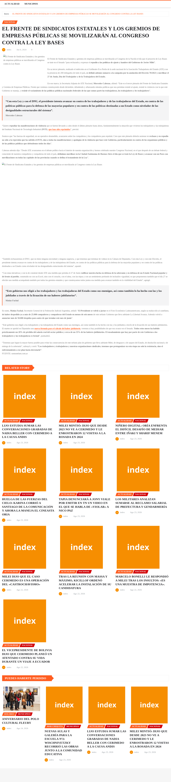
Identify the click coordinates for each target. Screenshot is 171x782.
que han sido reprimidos (59, 129)
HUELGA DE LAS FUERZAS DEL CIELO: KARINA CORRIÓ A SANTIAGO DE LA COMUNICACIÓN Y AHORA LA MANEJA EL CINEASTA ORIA (28, 506)
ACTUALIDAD (12, 4)
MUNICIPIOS (31, 4)
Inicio (6, 14)
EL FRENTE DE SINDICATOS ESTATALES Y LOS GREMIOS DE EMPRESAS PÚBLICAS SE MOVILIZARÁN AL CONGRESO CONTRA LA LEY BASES (77, 14)
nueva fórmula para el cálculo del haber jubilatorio (57, 328)
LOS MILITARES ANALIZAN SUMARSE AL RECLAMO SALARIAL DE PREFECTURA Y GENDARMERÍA (141, 502)
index (9, 50)
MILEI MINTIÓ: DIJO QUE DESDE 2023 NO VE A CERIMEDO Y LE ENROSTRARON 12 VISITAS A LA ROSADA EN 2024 (149, 739)
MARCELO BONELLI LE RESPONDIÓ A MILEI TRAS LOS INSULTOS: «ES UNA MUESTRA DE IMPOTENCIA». (141, 580)
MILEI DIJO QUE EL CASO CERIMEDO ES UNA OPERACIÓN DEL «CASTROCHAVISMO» (25, 580)
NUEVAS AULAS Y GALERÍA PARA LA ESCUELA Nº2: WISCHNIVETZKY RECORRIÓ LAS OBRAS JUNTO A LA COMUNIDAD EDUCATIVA (63, 743)
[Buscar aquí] (168, 4)
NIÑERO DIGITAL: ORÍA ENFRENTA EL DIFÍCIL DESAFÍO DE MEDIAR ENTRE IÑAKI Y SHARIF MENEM (141, 429)
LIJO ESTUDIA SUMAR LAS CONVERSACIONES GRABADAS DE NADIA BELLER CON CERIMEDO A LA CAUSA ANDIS (106, 739)
